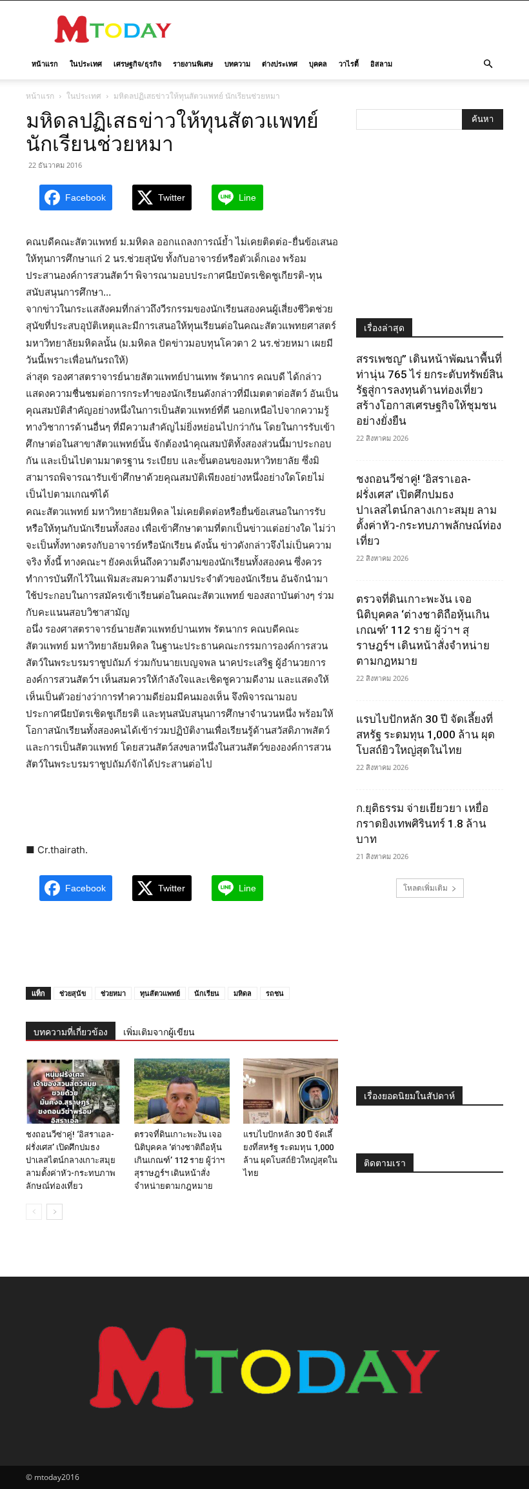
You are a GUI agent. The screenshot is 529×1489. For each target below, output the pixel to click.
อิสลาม (381, 63)
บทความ (237, 63)
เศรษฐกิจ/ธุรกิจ (137, 63)
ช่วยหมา (113, 993)
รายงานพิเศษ (193, 63)
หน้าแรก (45, 63)
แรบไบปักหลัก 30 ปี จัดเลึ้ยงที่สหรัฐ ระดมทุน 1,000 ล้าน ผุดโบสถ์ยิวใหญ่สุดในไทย (425, 734)
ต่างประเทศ (279, 63)
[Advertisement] (352, 29)
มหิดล (243, 993)
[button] (487, 64)
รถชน (275, 993)
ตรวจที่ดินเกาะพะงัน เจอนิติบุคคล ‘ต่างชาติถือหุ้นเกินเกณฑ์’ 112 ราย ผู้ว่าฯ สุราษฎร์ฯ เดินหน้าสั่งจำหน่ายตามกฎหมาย (179, 1160)
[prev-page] (34, 1212)
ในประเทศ (86, 63)
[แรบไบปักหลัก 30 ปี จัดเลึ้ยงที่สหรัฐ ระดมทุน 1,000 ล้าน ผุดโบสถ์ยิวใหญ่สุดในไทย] (290, 1091)
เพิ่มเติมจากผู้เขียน (159, 1032)
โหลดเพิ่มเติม (425, 887)
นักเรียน (206, 993)
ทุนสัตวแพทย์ (160, 993)
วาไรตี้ (349, 63)
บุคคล (318, 63)
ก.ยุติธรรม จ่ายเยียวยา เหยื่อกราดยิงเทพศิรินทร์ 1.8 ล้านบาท (422, 824)
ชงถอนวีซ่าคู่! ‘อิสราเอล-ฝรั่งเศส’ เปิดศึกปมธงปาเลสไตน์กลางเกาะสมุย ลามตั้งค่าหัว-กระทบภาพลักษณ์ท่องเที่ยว (70, 1160)
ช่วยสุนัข (72, 993)
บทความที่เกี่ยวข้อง (71, 1032)
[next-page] (54, 1212)
